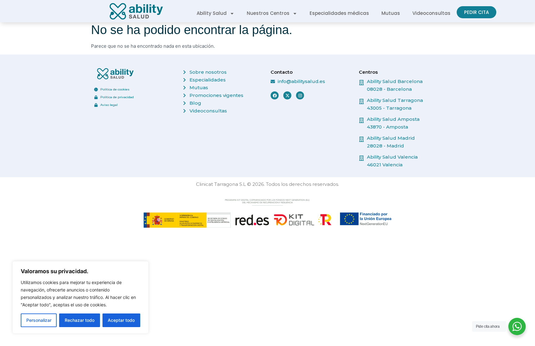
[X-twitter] (287, 95)
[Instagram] (300, 95)
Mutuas (390, 13)
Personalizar (38, 320)
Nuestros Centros (268, 13)
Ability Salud (212, 13)
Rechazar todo (79, 320)
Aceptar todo (121, 320)
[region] (80, 297)
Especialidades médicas (339, 13)
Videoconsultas (431, 13)
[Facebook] (275, 95)
